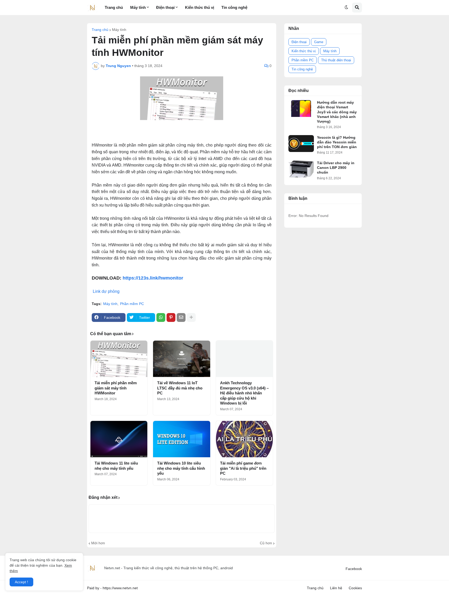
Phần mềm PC (132, 304)
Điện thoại (299, 42)
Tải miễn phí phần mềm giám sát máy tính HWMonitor (116, 388)
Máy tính (119, 29)
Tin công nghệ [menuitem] (234, 7)
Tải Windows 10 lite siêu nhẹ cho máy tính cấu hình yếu (181, 468)
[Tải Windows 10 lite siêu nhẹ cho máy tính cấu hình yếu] (181, 439)
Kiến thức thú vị (304, 51)
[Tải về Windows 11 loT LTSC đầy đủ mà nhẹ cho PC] (181, 359)
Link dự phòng (106, 291)
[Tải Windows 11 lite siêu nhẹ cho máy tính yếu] (118, 439)
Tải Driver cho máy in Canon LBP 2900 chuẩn (335, 167)
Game (318, 42)
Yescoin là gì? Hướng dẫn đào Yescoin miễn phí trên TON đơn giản (337, 142)
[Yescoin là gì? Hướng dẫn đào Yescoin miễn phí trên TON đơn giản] (301, 143)
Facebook (354, 569)
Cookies (355, 588)
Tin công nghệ (302, 69)
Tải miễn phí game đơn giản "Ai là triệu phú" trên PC (243, 468)
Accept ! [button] (21, 582)
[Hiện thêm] (191, 317)
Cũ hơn (266, 543)
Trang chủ (100, 29)
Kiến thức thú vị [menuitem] (199, 7)
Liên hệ (336, 588)
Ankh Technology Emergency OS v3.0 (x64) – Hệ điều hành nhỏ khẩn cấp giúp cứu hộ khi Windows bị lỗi (244, 393)
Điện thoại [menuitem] (165, 7)
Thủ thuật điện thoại (336, 60)
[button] (346, 7)
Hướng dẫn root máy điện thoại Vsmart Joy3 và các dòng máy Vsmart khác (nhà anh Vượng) (337, 111)
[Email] (181, 317)
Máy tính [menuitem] (138, 7)
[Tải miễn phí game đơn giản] (244, 439)
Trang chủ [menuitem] (114, 7)
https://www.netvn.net (120, 588)
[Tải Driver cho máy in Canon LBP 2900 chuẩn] (301, 169)
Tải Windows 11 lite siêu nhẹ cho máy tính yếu (116, 466)
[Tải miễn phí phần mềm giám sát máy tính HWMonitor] (118, 359)
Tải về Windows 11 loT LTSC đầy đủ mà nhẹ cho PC (179, 388)
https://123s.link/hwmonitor (153, 278)
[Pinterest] (171, 317)
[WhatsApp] (160, 317)
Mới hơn (98, 543)
